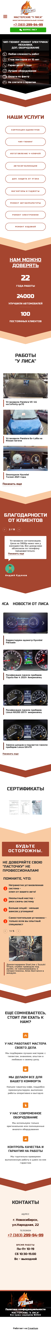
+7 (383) (28, 24)
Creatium (33, 1328)
